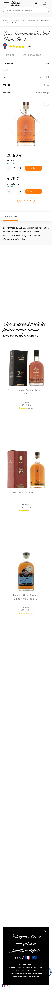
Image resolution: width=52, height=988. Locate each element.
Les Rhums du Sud (31, 55)
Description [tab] (10, 216)
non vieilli (44, 77)
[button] (46, 103)
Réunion (10, 55)
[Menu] (6, 4)
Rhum (24, 20)
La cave (17, 20)
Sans (46, 85)
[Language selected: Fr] (5, 985)
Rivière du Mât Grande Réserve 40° (26, 392)
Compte (36, 3)
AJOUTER (34, 168)
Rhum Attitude (15, 4)
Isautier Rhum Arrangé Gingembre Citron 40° (26, 597)
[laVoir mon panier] (44, 3)
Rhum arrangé (33, 20)
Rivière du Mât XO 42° (26, 492)
